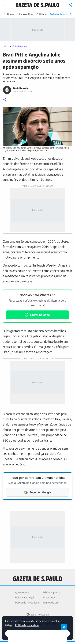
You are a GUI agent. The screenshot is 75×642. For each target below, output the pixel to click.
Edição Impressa (51, 592)
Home (10, 14)
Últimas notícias (25, 14)
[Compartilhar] (70, 4)
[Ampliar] (67, 111)
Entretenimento (59, 14)
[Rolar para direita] (70, 14)
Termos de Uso (51, 602)
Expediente (49, 597)
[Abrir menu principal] (4, 4)
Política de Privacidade (27, 602)
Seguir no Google (40, 614)
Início (5, 46)
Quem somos (22, 592)
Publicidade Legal (24, 597)
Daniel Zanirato (20, 88)
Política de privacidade (27, 625)
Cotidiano (41, 14)
